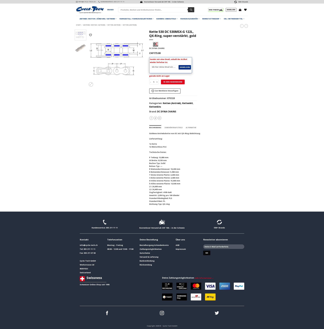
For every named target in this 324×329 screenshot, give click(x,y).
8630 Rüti (84, 268)
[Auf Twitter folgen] (217, 313)
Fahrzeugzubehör (189, 19)
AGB (177, 245)
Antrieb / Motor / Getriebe (94, 25)
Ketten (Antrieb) (130, 25)
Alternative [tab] (191, 128)
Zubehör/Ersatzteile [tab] (174, 128)
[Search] (191, 9)
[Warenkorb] (240, 10)
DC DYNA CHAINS (166, 111)
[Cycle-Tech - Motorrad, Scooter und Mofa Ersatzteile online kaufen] (90, 9)
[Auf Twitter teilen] (155, 118)
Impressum (181, 249)
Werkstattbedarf (210, 19)
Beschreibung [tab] (155, 128)
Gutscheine (145, 253)
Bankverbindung (147, 261)
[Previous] (92, 58)
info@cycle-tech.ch (89, 245)
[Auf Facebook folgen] (107, 313)
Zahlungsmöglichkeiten (151, 249)
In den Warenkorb (172, 82)
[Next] (141, 58)
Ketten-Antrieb (113, 25)
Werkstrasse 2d (87, 265)
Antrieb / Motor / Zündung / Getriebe (97, 19)
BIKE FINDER (214, 10)
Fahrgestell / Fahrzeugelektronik (135, 19)
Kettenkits (155, 106)
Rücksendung (146, 265)
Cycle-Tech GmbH (88, 261)
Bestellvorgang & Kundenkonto (154, 245)
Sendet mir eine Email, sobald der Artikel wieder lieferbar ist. (168, 60)
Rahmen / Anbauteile (166, 19)
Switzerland (85, 272)
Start (78, 25)
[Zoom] (91, 84)
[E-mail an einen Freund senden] (159, 118)
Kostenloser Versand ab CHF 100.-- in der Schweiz (162, 228)
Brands (110, 10)
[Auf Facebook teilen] (151, 118)
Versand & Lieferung (149, 257)
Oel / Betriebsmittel (233, 19)
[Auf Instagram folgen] (162, 313)
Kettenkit (187, 103)
